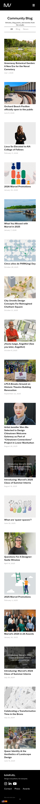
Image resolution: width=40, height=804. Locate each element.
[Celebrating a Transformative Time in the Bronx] (20, 705)
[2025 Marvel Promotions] (20, 589)
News (25, 29)
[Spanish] (6, 801)
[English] (3, 801)
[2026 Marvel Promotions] (20, 179)
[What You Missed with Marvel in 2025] (20, 217)
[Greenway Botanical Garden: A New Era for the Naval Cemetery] (20, 59)
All (11, 29)
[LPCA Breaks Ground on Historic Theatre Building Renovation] (20, 379)
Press (19, 788)
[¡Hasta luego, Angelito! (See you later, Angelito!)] (20, 338)
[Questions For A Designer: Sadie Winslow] (20, 550)
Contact (9, 788)
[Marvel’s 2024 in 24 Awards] (20, 626)
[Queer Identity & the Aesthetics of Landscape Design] (20, 747)
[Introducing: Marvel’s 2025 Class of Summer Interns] (20, 473)
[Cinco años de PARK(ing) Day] (20, 256)
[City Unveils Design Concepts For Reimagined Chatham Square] (20, 296)
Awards (26, 788)
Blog (18, 29)
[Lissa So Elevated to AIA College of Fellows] (20, 140)
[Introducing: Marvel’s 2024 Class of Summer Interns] (20, 664)
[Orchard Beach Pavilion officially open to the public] (20, 100)
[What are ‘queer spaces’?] (20, 512)
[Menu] (34, 5)
